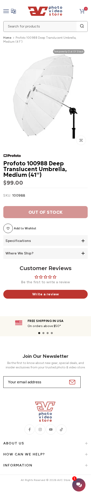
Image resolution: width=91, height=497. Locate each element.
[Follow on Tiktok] (61, 429)
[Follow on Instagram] (40, 429)
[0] (82, 11)
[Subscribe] (71, 382)
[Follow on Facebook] (30, 429)
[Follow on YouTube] (51, 429)
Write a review (45, 294)
